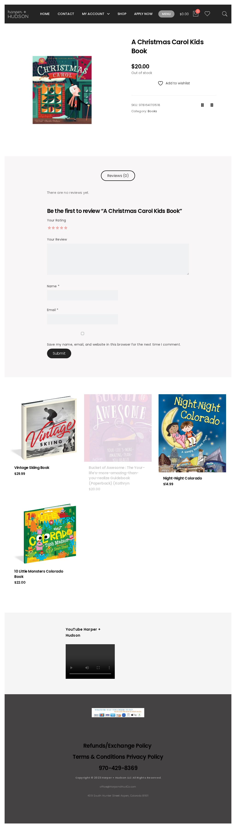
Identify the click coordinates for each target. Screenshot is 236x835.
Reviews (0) (118, 175)
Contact (66, 14)
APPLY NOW (143, 14)
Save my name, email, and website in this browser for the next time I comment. (114, 344)
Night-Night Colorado (182, 478)
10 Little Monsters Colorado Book (38, 574)
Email (53, 310)
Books (152, 111)
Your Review (57, 239)
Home (45, 14)
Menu (166, 14)
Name (53, 286)
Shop (122, 14)
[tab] (118, 176)
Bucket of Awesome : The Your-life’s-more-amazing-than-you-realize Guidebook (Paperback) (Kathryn (117, 475)
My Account (93, 14)
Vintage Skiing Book (31, 467)
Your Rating (56, 220)
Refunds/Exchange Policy (118, 746)
